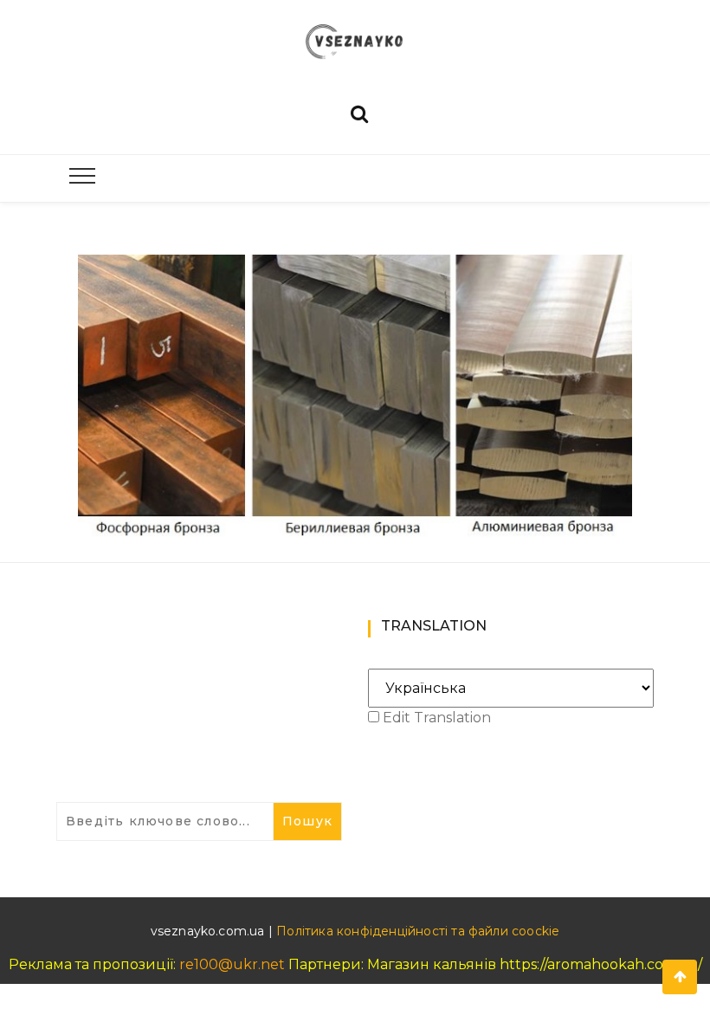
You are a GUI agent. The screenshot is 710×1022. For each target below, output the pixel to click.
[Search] (359, 112)
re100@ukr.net (232, 964)
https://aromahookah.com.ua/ (601, 964)
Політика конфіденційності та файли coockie (417, 931)
